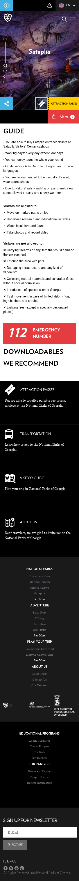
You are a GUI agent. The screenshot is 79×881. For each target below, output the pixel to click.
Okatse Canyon (39, 587)
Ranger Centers (39, 777)
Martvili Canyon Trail (39, 654)
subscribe (15, 845)
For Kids (39, 752)
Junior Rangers (39, 746)
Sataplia (39, 593)
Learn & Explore (39, 740)
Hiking (39, 618)
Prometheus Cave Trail (39, 649)
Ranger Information (39, 782)
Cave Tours (40, 624)
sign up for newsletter (30, 820)
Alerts (66, 117)
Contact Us (39, 679)
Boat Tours (40, 612)
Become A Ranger (39, 771)
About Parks (39, 673)
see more (39, 599)
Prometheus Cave (39, 576)
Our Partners (39, 685)
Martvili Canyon (39, 582)
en (68, 5)
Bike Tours (39, 629)
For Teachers (39, 757)
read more (39, 415)
